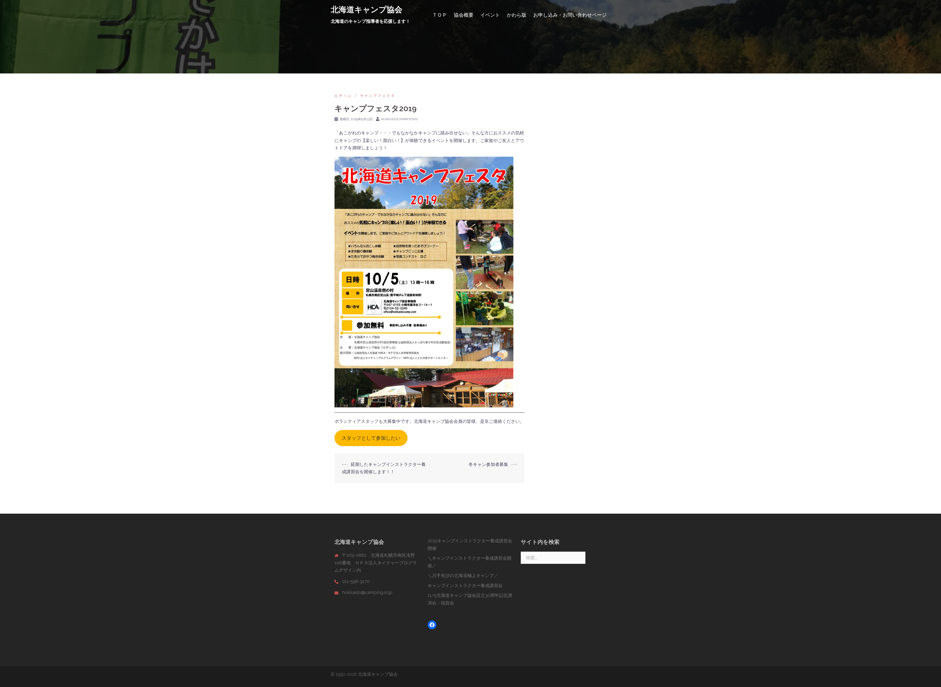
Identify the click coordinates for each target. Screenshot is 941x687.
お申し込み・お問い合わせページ (570, 15)
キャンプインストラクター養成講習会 (465, 585)
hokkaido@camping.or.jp (367, 592)
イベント (490, 15)
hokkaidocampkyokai (399, 119)
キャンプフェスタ (378, 95)
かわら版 (516, 15)
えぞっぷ (343, 95)
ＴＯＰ (439, 15)
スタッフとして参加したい (371, 438)
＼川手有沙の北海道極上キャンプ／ (463, 575)
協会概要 (463, 15)
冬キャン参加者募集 (488, 464)
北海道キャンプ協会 (366, 9)
